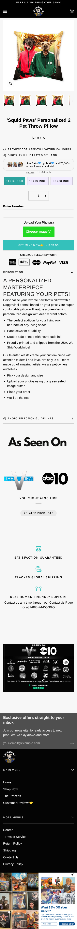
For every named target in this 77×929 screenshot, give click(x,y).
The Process (12, 796)
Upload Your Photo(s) (38, 222)
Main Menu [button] (12, 770)
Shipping (9, 850)
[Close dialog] (72, 874)
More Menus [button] (13, 817)
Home (7, 782)
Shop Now (10, 789)
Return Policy (12, 843)
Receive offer (67, 923)
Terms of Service (14, 836)
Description (13, 272)
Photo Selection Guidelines (31, 418)
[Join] (68, 743)
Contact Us (57, 602)
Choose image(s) (38, 231)
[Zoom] (10, 83)
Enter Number (13, 206)
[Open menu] (9, 11)
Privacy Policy (13, 864)
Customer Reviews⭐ (18, 802)
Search (8, 830)
